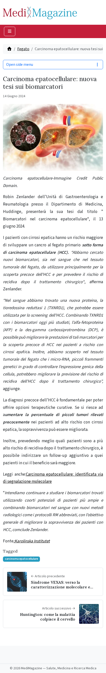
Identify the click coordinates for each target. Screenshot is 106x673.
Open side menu (19, 64)
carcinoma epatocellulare (21, 559)
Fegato (23, 49)
